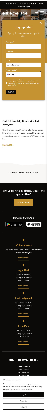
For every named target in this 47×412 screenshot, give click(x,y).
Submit (11, 92)
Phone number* (11, 70)
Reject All (24, 407)
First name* (10, 42)
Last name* (10, 51)
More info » (23, 257)
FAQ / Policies (23, 372)
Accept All (23, 395)
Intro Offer (23, 369)
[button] (8, 74)
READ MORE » (8, 145)
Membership (23, 376)
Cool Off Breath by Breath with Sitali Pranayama (20, 122)
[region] (23, 394)
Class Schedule (23, 366)
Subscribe (23, 202)
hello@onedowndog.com (23, 252)
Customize (23, 401)
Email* (8, 61)
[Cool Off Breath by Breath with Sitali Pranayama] (23, 103)
